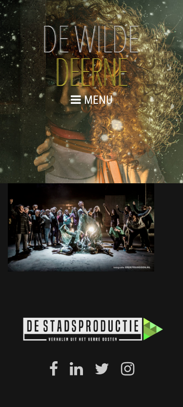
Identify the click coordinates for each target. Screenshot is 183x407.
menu (97, 100)
